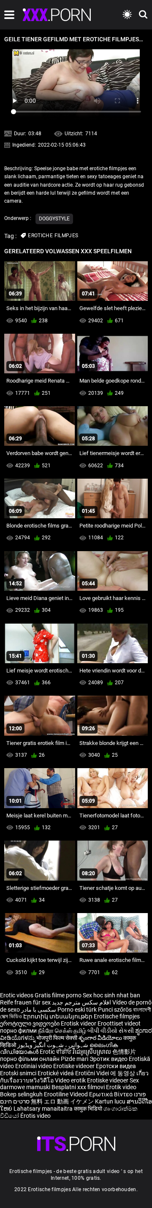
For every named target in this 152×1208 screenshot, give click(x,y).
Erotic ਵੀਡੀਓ (56, 1051)
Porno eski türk (77, 1009)
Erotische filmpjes (117, 1016)
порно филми (18, 1030)
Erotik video (121, 1087)
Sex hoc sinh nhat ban (111, 995)
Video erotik (71, 1080)
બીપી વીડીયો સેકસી (110, 1030)
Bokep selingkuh (21, 1094)
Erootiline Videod (66, 1094)
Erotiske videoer (74, 1066)
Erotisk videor (79, 1023)
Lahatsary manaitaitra (44, 1108)
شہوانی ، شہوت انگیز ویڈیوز (53, 1045)
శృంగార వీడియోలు (101, 1037)
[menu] (9, 15)
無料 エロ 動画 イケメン (62, 1101)
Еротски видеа (116, 1066)
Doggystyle (54, 219)
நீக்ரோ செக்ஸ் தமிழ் (62, 1030)
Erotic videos (17, 995)
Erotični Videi (92, 1073)
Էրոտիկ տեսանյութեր (58, 1016)
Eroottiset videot (119, 1023)
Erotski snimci (19, 1073)
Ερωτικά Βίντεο (111, 1094)
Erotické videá (56, 1073)
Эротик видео (109, 1058)
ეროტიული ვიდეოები (30, 1023)
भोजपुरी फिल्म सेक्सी (56, 1037)
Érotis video (35, 1115)
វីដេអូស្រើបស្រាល (92, 1051)
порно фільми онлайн (30, 1058)
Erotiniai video (34, 1066)
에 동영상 (123, 1073)
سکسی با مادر (38, 1009)
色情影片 (124, 1051)
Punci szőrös (115, 1009)
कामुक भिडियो (88, 1108)
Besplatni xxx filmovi (78, 1087)
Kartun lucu (111, 1101)
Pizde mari (74, 1058)
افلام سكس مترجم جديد (81, 1002)
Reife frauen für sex (25, 1002)
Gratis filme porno (58, 995)
